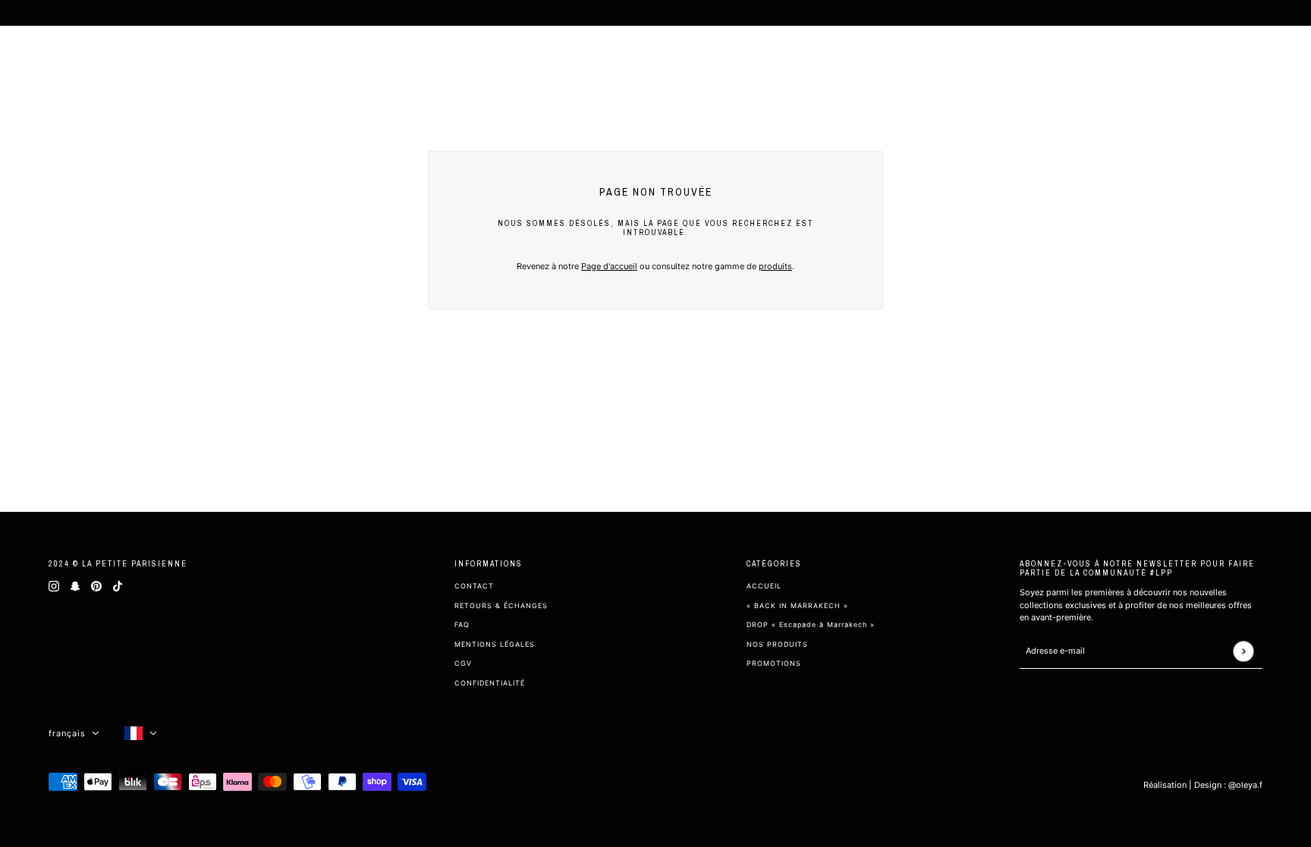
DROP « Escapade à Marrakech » (811, 624)
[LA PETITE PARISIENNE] (86, 60)
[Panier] (1279, 60)
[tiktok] (117, 585)
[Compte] (1251, 60)
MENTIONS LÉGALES (494, 644)
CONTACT (474, 586)
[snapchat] (75, 585)
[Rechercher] (1224, 60)
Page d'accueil (609, 266)
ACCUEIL (764, 586)
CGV (463, 663)
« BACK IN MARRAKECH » (797, 605)
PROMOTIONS (774, 663)
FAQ (462, 624)
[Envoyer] (1243, 651)
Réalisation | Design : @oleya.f (1202, 785)
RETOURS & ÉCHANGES (501, 605)
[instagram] (53, 585)
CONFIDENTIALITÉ (489, 683)
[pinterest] (96, 585)
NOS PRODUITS (777, 644)
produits (775, 266)
